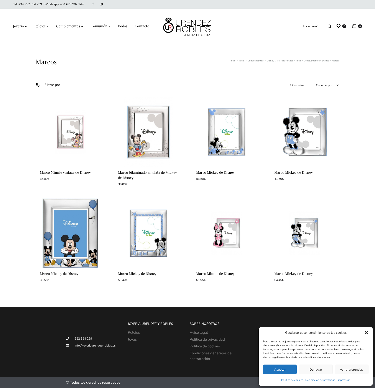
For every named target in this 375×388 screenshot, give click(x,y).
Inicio (298, 60)
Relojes (40, 26)
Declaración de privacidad (320, 380)
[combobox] (327, 85)
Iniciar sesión (311, 26)
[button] (366, 332)
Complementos (68, 26)
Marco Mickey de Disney (215, 172)
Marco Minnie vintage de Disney (65, 172)
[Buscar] (329, 26)
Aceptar (280, 369)
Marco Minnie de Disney (215, 273)
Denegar (315, 369)
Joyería (18, 26)
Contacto (142, 26)
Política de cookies (292, 380)
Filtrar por (52, 85)
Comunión (99, 26)
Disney (325, 60)
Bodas (122, 26)
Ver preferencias (351, 369)
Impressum (343, 380)
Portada (289, 60)
